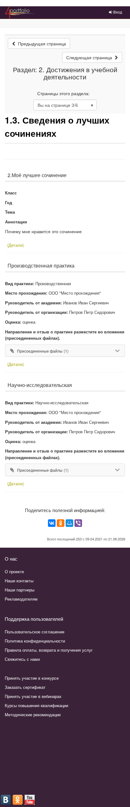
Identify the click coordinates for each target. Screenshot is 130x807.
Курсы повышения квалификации (36, 705)
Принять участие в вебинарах (33, 696)
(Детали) (15, 245)
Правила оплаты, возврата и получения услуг (49, 650)
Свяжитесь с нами (22, 659)
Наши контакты (19, 581)
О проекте (14, 571)
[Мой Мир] (69, 523)
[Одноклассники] (60, 523)
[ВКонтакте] (52, 523)
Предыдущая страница (41, 43)
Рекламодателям (21, 599)
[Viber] (78, 523)
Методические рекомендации (33, 715)
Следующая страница (89, 57)
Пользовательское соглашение (34, 632)
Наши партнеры (19, 590)
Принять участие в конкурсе (32, 678)
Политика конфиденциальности (35, 641)
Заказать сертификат (25, 687)
